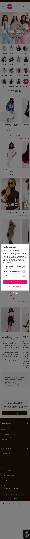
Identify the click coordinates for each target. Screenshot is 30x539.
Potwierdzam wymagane (15, 286)
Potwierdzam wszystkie (15, 281)
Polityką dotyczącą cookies (17, 254)
